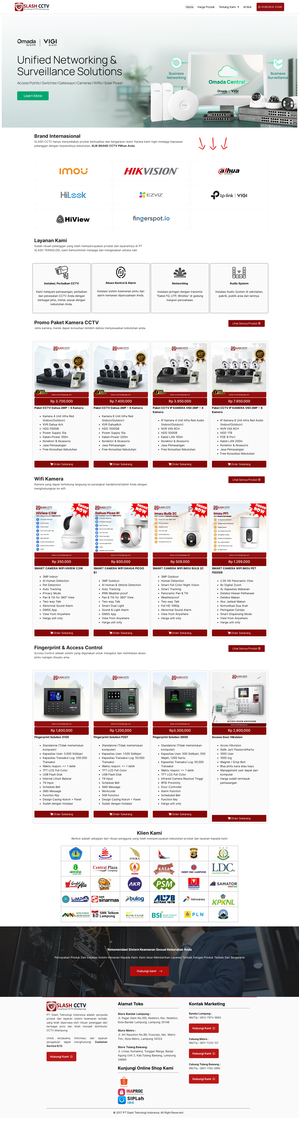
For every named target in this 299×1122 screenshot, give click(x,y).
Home (189, 7)
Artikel (247, 7)
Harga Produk (206, 7)
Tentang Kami (227, 7)
